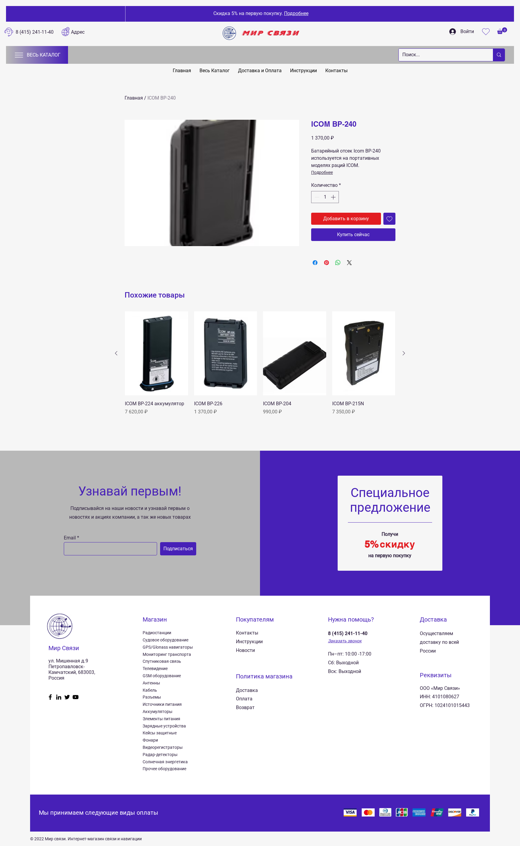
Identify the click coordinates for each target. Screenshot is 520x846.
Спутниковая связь (162, 661)
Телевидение (155, 668)
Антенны (151, 683)
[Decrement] (316, 197)
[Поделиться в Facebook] (315, 262)
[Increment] (334, 197)
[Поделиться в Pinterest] (326, 262)
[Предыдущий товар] (116, 353)
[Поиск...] (499, 55)
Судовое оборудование (165, 640)
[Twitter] (67, 697)
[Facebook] (50, 697)
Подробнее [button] (295, 13)
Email (70, 538)
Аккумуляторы (157, 711)
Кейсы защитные (160, 732)
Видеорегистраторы (163, 747)
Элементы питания (161, 718)
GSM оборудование (162, 675)
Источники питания (162, 704)
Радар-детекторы (160, 754)
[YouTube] (75, 697)
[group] (260, 363)
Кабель (150, 690)
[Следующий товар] (403, 353)
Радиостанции (157, 632)
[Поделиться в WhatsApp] (338, 262)
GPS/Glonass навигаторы (168, 647)
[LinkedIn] (58, 697)
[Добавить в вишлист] (389, 219)
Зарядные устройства (164, 726)
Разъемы (152, 697)
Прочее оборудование (164, 768)
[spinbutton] (325, 197)
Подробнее (322, 172)
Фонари (150, 740)
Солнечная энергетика (165, 761)
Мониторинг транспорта (167, 654)
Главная (134, 98)
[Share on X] (349, 262)
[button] (502, 30)
